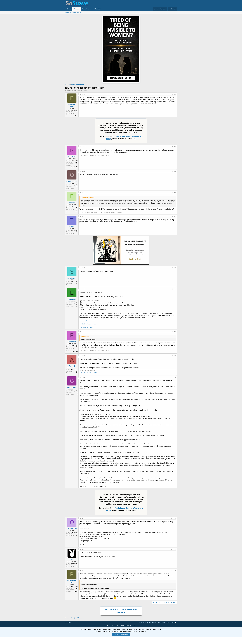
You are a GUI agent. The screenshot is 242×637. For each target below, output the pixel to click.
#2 (175, 147)
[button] (92, 9)
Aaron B (72, 366)
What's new (86, 9)
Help (167, 622)
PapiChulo (72, 157)
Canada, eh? (74, 167)
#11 (175, 518)
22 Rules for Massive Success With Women (121, 611)
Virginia (76, 115)
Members (97, 9)
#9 (175, 356)
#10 (175, 377)
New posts (68, 12)
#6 (175, 268)
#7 (175, 289)
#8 (175, 331)
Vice (71, 559)
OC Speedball (72, 528)
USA (76, 211)
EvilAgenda (72, 299)
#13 (175, 570)
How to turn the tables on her (87, 321)
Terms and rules (151, 622)
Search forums (77, 12)
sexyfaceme (71, 278)
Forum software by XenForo (121, 625)
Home (69, 9)
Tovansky (71, 226)
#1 (175, 94)
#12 (175, 549)
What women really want (86, 327)
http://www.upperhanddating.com (88, 372)
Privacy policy (161, 622)
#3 (175, 171)
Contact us (142, 622)
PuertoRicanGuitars (72, 91)
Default (69, 622)
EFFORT (72, 203)
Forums (77, 9)
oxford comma (71, 181)
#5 (175, 216)
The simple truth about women (88, 324)
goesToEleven (72, 387)
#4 (175, 192)
